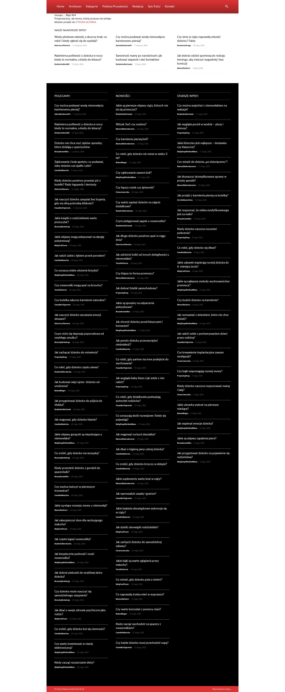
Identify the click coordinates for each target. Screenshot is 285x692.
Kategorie (92, 6)
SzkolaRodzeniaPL (124, 45)
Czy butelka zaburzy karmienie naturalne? (80, 300)
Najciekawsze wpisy (221, 689)
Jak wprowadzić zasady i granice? (136, 493)
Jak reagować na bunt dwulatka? (136, 434)
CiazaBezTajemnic (62, 208)
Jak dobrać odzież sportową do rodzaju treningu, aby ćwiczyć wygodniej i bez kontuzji (201, 59)
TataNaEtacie (60, 290)
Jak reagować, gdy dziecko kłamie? (75, 419)
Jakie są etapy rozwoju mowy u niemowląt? (80, 505)
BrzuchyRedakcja (62, 226)
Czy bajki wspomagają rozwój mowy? (199, 371)
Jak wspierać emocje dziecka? (195, 423)
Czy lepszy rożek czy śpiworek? (135, 187)
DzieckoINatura (61, 189)
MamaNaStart (183, 68)
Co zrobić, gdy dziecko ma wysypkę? (76, 453)
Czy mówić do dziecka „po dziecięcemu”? (202, 161)
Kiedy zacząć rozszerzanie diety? (74, 662)
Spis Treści (154, 6)
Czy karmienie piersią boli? (132, 139)
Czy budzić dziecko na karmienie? (198, 300)
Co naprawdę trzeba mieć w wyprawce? (140, 594)
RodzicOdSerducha (62, 372)
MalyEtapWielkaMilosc (64, 275)
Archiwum (75, 6)
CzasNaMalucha (61, 170)
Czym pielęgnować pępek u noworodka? (141, 221)
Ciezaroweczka (122, 192)
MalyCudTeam (60, 245)
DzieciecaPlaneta (62, 45)
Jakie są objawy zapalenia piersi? (197, 438)
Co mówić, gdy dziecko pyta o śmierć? (139, 579)
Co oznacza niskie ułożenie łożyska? (76, 270)
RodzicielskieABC (62, 64)
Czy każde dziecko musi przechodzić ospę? (142, 642)
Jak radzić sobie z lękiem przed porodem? (79, 255)
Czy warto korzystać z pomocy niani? (138, 609)
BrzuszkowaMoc (61, 151)
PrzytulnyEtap (60, 357)
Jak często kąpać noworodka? (72, 539)
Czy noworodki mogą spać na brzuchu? (78, 285)
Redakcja (137, 6)
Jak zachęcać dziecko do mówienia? (76, 352)
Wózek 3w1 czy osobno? (131, 124)
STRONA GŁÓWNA (86, 22)
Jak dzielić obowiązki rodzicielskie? (137, 527)
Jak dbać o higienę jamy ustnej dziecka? (140, 449)
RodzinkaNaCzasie (124, 64)
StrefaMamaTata (185, 200)
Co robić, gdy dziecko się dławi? (196, 247)
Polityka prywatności (115, 6)
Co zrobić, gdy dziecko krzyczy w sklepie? (141, 464)
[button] (227, 6)
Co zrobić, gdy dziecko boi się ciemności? (79, 629)
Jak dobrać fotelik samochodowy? (137, 288)
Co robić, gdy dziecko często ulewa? (76, 367)
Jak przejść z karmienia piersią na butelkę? (202, 195)
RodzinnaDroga (184, 45)
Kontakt (169, 6)
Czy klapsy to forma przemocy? (135, 273)
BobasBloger (60, 390)
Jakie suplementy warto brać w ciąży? (139, 479)
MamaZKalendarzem (125, 129)
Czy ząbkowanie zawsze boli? (134, 172)
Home (60, 6)
